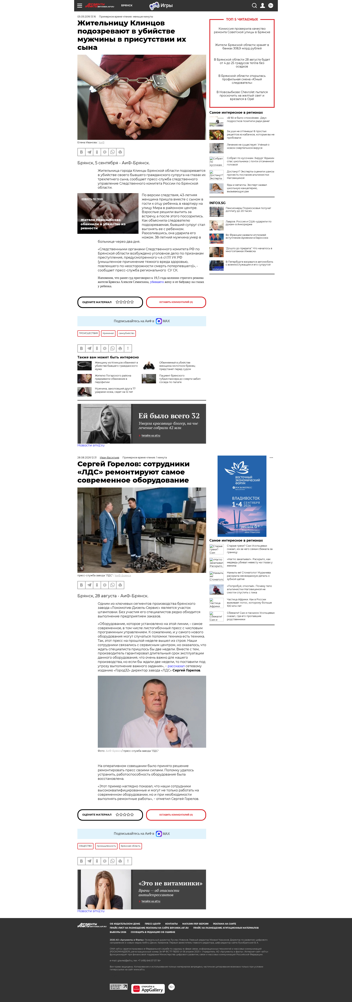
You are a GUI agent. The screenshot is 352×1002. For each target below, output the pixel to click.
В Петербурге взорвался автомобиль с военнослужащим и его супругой (249, 263)
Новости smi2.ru (90, 445)
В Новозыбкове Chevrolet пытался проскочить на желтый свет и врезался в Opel (242, 95)
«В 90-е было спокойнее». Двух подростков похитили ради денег (248, 119)
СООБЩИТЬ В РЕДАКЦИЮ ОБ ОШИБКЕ (153, 932)
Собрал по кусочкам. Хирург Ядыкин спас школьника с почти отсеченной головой (250, 161)
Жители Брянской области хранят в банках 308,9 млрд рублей (242, 46)
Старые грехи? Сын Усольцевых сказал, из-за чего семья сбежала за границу (250, 549)
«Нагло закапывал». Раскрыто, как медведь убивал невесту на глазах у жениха (250, 562)
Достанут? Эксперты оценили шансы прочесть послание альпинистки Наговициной (250, 175)
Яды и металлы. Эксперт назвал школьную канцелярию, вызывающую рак (247, 188)
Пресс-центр (153, 924)
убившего (157, 282)
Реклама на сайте (224, 924)
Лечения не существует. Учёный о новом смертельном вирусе (248, 146)
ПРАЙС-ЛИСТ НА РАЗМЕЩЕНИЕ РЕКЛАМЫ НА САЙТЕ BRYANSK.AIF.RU (149, 928)
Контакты (171, 924)
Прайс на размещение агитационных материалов (226, 928)
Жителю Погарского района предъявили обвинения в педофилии (113, 379)
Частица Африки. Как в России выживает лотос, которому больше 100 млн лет (249, 602)
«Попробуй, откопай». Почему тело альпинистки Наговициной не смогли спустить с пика (249, 589)
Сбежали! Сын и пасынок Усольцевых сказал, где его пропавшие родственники (251, 616)
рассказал (176, 666)
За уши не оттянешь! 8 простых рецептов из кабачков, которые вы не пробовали (250, 134)
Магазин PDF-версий (195, 924)
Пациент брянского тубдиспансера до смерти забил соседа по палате (180, 379)
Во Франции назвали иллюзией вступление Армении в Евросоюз (247, 236)
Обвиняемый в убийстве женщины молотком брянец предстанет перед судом (177, 366)
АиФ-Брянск (123, 575)
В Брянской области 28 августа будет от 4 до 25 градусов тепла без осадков (242, 63)
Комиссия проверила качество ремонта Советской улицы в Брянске (242, 30)
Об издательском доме (125, 924)
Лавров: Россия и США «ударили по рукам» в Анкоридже (249, 223)
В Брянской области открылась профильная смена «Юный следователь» (242, 79)
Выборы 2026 (118, 932)
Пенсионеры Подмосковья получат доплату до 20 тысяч (248, 209)
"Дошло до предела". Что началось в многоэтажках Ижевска (249, 250)
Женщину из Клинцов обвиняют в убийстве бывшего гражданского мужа (116, 366)
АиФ (101, 142)
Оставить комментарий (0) (176, 302)
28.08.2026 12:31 (87, 457)
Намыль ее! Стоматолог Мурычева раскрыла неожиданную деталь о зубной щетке (249, 576)
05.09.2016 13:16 (86, 16)
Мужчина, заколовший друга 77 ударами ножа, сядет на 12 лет (115, 390)
